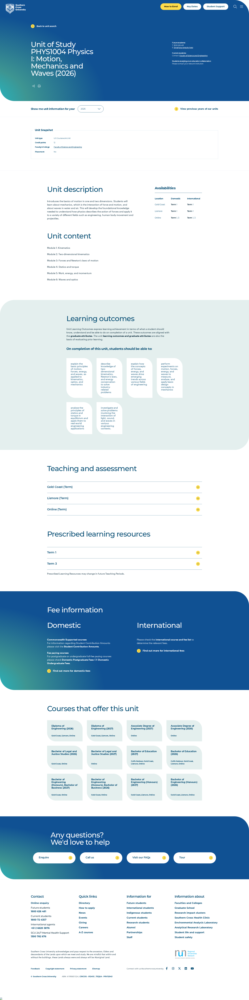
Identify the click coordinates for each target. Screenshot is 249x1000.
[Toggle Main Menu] (241, 6)
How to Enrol (171, 6)
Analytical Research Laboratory (194, 927)
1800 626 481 (38, 911)
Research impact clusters (190, 912)
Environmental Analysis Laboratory (196, 922)
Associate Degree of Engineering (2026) (182, 727)
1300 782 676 (38, 936)
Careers (83, 927)
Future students (136, 903)
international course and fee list (173, 639)
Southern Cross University (44, 976)
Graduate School (185, 908)
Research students (138, 922)
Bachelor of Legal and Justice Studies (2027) (104, 753)
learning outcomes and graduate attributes (127, 335)
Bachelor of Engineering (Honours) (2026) (184, 782)
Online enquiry (40, 903)
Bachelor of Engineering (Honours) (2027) (144, 782)
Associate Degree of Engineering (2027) (142, 727)
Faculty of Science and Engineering (193, 56)
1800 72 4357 (38, 919)
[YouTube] (192, 968)
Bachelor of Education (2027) (144, 753)
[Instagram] (173, 968)
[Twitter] (179, 968)
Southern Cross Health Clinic (192, 917)
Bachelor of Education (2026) (183, 753)
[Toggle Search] (235, 6)
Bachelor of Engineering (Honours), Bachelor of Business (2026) (104, 783)
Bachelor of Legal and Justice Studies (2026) (64, 753)
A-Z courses (86, 932)
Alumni (131, 927)
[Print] (39, 86)
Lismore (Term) (57, 498)
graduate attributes (81, 335)
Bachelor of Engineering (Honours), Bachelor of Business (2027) (64, 783)
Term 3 (52, 563)
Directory (84, 903)
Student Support (216, 6)
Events (83, 917)
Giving (83, 922)
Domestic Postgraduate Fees (78, 659)
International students (140, 908)
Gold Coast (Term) (60, 487)
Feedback (35, 969)
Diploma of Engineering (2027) (102, 727)
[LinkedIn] (186, 968)
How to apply (87, 908)
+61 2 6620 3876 (40, 928)
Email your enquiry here (183, 48)
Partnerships (134, 932)
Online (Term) (57, 509)
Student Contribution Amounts (81, 646)
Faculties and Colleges (188, 903)
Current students (137, 917)
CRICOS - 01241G (87, 976)
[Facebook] (167, 968)
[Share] (33, 86)
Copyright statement (55, 969)
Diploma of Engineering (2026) (62, 727)
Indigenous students (139, 912)
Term (173, 205)
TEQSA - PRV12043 (104, 976)
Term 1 (51, 552)
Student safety (184, 937)
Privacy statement (78, 969)
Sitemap (96, 969)
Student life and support (189, 932)
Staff (129, 937)
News (82, 912)
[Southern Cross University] (16, 8)
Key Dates (192, 6)
